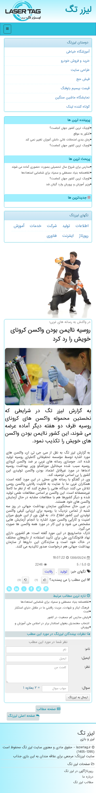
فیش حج (83, 79)
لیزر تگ (78, 9)
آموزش (19, 226)
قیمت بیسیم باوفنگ (75, 88)
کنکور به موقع (81, 133)
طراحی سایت (80, 70)
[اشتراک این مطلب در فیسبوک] (31, 589)
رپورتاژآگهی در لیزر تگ (78, 771)
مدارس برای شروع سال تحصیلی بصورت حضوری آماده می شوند (51, 167)
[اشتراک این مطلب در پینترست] (46, 589)
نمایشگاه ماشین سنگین (72, 98)
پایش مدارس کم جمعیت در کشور (68, 617)
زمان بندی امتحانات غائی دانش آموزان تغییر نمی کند (57, 139)
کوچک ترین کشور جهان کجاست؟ (70, 128)
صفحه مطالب (47, 709)
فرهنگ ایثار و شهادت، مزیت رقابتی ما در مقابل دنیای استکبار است (52, 609)
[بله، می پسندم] (44, 580)
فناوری (52, 236)
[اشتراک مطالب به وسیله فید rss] (9, 589)
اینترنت (67, 236)
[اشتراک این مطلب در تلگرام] (38, 589)
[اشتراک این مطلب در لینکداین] (16, 589)
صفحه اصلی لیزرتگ (22, 716)
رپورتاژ (83, 236)
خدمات (35, 226)
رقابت (49, 572)
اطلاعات (81, 226)
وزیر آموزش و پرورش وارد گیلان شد (68, 184)
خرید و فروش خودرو (75, 61)
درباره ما (87, 777)
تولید (66, 226)
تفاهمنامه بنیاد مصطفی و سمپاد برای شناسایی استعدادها (55, 172)
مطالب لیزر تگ (83, 782)
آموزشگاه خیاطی (78, 52)
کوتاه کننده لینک (78, 107)
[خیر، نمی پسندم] (25, 580)
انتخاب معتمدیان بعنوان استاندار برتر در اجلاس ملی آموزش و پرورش (52, 625)
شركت (52, 226)
